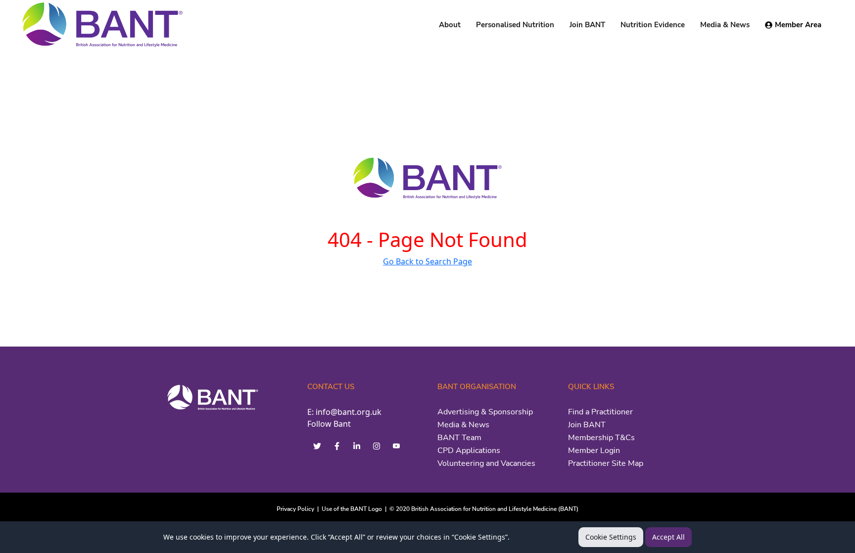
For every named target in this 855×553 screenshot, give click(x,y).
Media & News (463, 424)
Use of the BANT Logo (352, 509)
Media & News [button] (725, 25)
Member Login (594, 450)
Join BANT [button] (587, 25)
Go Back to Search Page (427, 261)
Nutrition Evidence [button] (652, 25)
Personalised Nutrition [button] (515, 25)
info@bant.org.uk (348, 411)
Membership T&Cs (601, 437)
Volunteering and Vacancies (486, 463)
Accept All (668, 537)
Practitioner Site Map (605, 463)
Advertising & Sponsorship (485, 411)
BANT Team (459, 437)
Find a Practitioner (600, 411)
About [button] (450, 25)
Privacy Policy (295, 509)
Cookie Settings (610, 537)
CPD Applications (468, 450)
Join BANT (587, 424)
